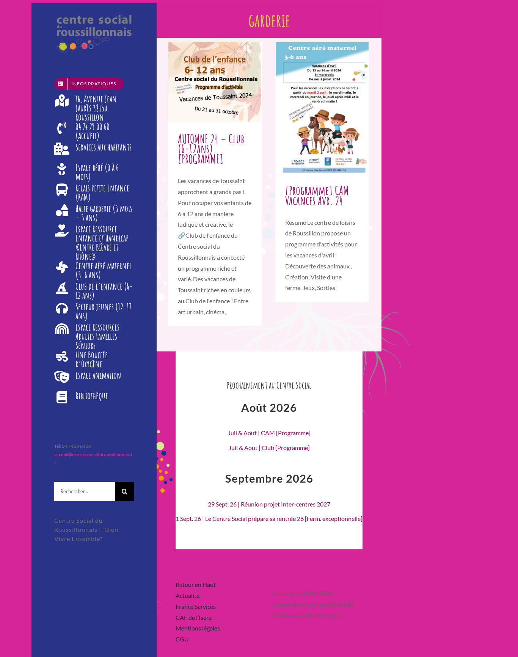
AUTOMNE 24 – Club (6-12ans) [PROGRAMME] (211, 149)
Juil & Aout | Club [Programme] (269, 447)
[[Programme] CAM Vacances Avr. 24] (322, 108)
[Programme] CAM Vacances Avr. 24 (317, 195)
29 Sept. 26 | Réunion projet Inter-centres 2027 (269, 504)
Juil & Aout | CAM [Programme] (269, 432)
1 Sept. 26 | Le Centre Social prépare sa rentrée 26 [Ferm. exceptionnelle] (269, 518)
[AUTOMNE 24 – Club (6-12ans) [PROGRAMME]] (214, 82)
